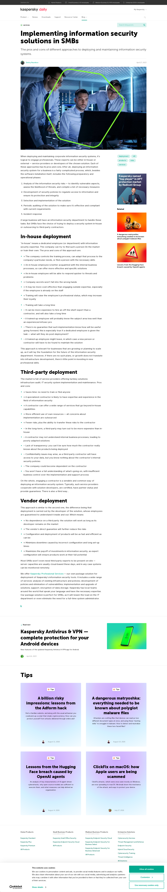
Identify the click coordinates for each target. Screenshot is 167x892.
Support (58, 17)
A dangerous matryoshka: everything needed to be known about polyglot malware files (130, 236)
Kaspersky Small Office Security (64, 838)
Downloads (46, 17)
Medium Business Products (96, 832)
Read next (26, 625)
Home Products (56, 2)
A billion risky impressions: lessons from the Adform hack (50, 703)
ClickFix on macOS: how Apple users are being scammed (116, 771)
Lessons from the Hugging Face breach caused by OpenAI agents (131, 266)
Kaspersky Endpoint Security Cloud (66, 842)
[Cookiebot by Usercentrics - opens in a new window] (16, 887)
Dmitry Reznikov (32, 62)
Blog (83, 17)
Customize (145, 877)
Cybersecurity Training (126, 853)
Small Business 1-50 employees (78, 2)
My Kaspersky (139, 9)
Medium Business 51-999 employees (107, 2)
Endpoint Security (124, 846)
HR (134, 156)
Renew (35, 17)
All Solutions (122, 861)
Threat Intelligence (125, 857)
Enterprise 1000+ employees (135, 2)
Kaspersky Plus (26, 842)
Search (144, 25)
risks (132, 160)
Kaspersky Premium (28, 846)
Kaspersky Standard (28, 838)
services (26, 25)
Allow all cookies (146, 869)
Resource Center (71, 17)
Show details (37, 887)
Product (24, 17)
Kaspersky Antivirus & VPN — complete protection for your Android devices (55, 638)
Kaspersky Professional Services (46, 573)
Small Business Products (63, 832)
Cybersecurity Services (126, 838)
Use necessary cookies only (146, 885)
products (122, 160)
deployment (123, 156)
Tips (52, 689)
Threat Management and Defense (131, 842)
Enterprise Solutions (126, 832)
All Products (25, 849)
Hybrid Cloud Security (126, 849)
